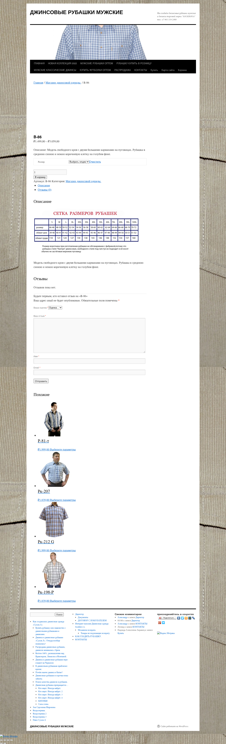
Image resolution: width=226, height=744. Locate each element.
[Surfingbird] (163, 622)
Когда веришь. (39, 710)
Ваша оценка (41, 307)
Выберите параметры (63, 449)
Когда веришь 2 (39, 713)
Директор (79, 614)
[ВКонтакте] (179, 618)
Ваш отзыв (40, 315)
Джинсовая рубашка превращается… (51, 684)
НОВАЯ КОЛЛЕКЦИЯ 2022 (62, 63)
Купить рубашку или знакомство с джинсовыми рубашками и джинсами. (50, 631)
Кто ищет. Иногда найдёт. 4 (50, 697)
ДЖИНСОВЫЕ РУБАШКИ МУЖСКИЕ (76, 12)
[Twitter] (182, 618)
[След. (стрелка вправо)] (4, 743)
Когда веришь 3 (39, 716)
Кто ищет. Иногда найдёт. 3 (50, 694)
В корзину (40, 177)
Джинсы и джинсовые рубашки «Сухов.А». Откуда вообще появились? (49, 640)
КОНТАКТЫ (140, 70)
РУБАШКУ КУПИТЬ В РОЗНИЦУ (134, 63)
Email (37, 367)
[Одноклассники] (186, 618)
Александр (122, 617)
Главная (38, 82)
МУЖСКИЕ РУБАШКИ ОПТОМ (96, 63)
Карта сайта (168, 70)
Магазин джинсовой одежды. (63, 82)
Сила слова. (43, 704)
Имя (36, 356)
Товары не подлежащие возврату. (95, 633)
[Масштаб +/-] (1, 740)
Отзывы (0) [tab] (44, 189)
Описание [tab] (44, 185)
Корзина (182, 70)
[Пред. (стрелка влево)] (1, 743)
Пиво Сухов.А (39, 719)
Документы (83, 617)
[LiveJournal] (193, 618)
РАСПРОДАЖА (122, 70)
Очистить (95, 161)
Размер (41, 161)
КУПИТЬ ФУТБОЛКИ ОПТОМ (95, 70)
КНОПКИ (42, 700)
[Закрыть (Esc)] (11, 740)
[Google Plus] (160, 622)
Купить (154, 70)
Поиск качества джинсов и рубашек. (51, 681)
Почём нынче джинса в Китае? (49, 672)
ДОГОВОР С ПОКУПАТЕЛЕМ (92, 620)
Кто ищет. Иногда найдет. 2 (50, 691)
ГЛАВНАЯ (39, 63)
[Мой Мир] (190, 618)
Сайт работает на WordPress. (175, 726)
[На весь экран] (4, 740)
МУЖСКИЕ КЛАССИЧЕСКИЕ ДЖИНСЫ (55, 70)
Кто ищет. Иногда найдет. (49, 688)
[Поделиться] (8, 740)
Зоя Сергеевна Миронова (44, 707)
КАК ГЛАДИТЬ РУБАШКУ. (88, 636)
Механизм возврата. (87, 629)
